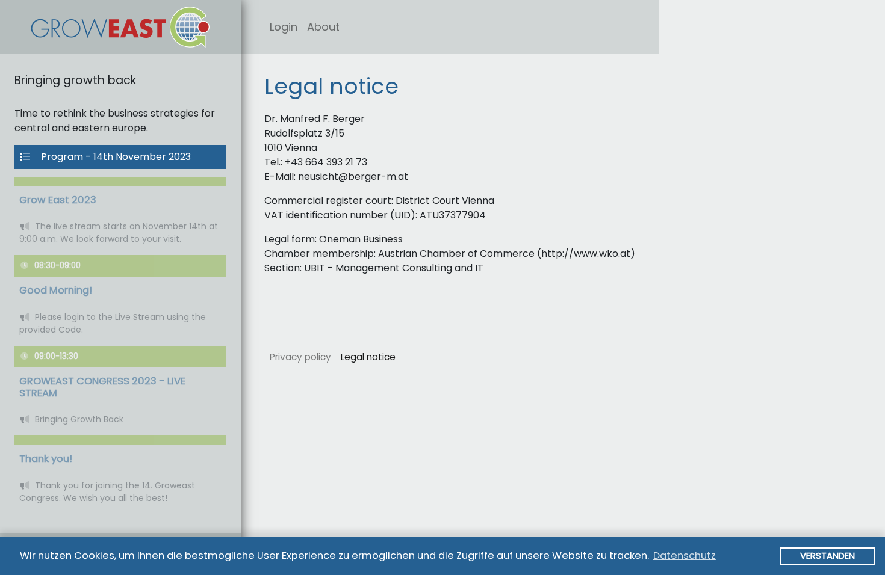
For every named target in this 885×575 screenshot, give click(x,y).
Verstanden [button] (827, 555)
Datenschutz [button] (684, 555)
